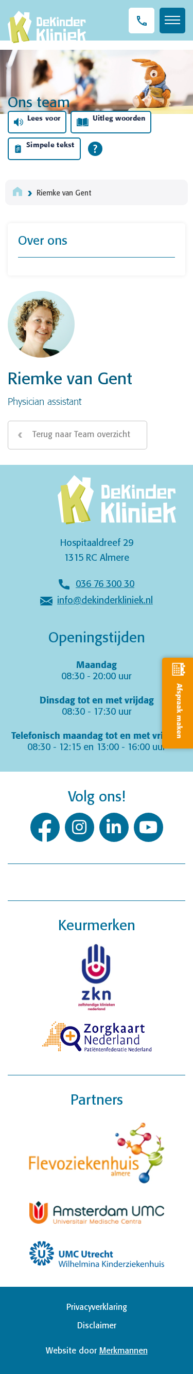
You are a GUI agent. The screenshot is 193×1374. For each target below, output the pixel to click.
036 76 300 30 (105, 584)
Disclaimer (96, 1326)
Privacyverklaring (96, 1307)
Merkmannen (123, 1351)
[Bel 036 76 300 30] (141, 20)
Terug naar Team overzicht (81, 434)
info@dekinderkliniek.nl (105, 600)
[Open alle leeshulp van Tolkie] (95, 149)
